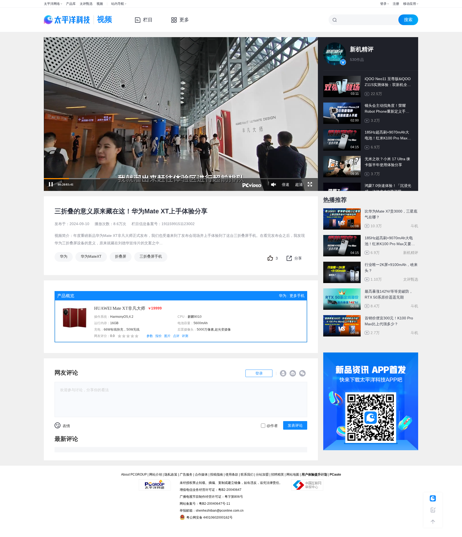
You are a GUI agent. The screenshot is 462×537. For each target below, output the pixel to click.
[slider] (181, 178)
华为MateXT (91, 256)
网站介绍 (155, 474)
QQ (283, 373)
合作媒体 (201, 474)
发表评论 (295, 425)
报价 (158, 336)
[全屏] (310, 184)
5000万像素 (205, 329)
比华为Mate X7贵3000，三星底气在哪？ (391, 214)
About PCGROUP (134, 474)
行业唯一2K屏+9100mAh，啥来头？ (391, 267)
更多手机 (297, 295)
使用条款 (231, 474)
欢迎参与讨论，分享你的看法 (84, 390)
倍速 (285, 184)
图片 (167, 336)
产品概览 (65, 295)
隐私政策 (170, 474)
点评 (176, 336)
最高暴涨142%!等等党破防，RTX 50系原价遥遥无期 (389, 294)
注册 (396, 4)
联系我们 (247, 474)
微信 (302, 373)
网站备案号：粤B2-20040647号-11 (205, 503)
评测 (185, 336)
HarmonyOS (119, 317)
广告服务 (186, 474)
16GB (114, 323)
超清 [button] (299, 184)
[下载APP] (370, 356)
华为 (63, 256)
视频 (100, 4)
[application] (181, 114)
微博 (293, 373)
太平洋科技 (67, 19)
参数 (150, 336)
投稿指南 (216, 474)
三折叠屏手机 (151, 256)
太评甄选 (86, 4)
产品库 (71, 4)
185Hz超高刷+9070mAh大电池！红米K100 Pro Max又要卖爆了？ (390, 241)
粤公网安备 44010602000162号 (209, 517)
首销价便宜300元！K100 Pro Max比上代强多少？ (389, 321)
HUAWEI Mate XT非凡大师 (119, 308)
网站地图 (292, 474)
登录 (383, 4)
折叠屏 (120, 256)
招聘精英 (277, 474)
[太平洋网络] (155, 483)
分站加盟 (262, 474)
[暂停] (50, 184)
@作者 (272, 426)
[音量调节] (273, 184)
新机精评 (362, 49)
